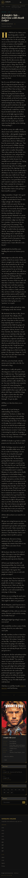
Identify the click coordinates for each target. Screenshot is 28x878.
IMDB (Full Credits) (8, 756)
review (22, 686)
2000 (19, 789)
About (3, 857)
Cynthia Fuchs (10, 23)
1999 (23, 789)
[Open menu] (20, 2)
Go (23, 802)
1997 (8, 792)
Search (3, 863)
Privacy (3, 866)
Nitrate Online (10, 873)
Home (3, 6)
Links (3, 860)
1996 (12, 792)
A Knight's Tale (7, 778)
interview (4, 688)
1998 (4, 792)
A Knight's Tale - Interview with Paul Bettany (12, 772)
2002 (12, 789)
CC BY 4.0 (16, 873)
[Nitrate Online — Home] (7, 2)
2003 (8, 789)
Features (8, 6)
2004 (4, 789)
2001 (16, 789)
